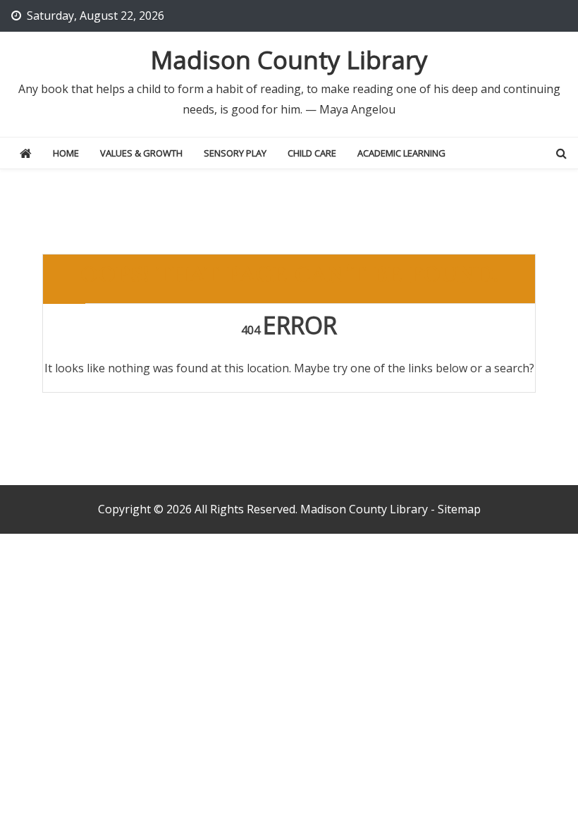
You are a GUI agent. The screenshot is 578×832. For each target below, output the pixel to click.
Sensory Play (235, 153)
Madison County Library (289, 59)
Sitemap (459, 509)
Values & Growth (141, 153)
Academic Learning (401, 153)
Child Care (312, 153)
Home (66, 153)
